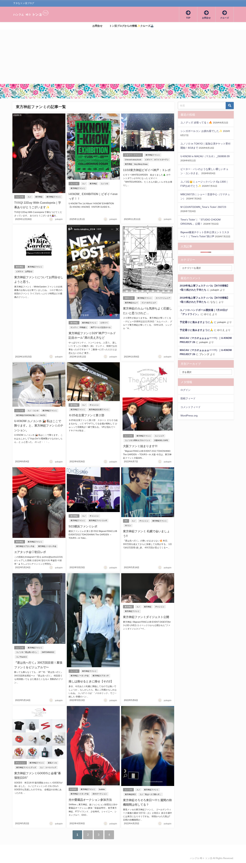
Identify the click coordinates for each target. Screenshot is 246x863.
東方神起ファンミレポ (98, 520)
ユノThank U (21, 657)
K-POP (73, 789)
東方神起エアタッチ (101, 675)
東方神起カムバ (131, 302)
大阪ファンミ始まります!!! (140, 446)
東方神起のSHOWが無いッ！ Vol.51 (30, 415)
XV (126, 521)
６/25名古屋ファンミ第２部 (86, 415)
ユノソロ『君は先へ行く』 (27, 652)
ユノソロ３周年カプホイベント (137, 440)
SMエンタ (129, 298)
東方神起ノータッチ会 (47, 546)
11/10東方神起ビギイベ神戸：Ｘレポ (147, 170)
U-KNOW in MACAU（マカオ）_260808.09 (205, 156)
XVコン (128, 525)
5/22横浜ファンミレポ (83, 526)
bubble (102, 789)
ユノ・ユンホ (33, 410)
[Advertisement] (123, 57)
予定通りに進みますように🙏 (196, 322)
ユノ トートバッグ (48, 767)
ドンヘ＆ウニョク (149, 302)
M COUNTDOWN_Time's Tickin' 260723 (203, 207)
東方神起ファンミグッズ (26, 767)
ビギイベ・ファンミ (133, 155)
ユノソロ (19, 197)
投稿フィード (188, 398)
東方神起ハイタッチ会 (80, 794)
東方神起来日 (130, 794)
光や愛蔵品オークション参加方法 (90, 799)
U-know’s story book (133, 159)
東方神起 (39, 197)
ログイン (185, 390)
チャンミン (94, 405)
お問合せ (97, 26)
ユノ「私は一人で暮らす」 (150, 794)
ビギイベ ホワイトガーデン (157, 159)
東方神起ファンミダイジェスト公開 (146, 616)
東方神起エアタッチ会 (25, 546)
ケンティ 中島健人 (79, 327)
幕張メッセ (52, 763)
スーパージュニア (163, 298)
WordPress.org (189, 415)
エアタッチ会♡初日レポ (30, 551)
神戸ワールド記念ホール (101, 327)
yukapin (59, 219)
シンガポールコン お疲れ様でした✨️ (201, 131)
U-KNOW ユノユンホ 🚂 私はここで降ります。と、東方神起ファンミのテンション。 (38, 426)
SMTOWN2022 (48, 652)
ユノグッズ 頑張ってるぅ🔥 (196, 122)
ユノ (29, 197)
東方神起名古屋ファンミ (99, 409)
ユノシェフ (159, 436)
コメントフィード (190, 407)
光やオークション (100, 794)
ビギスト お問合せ (24, 271)
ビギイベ (104, 323)
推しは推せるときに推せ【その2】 (91, 681)
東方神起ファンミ (53, 197)
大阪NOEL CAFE (161, 440)
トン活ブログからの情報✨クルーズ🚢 (131, 26)
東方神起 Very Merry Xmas (136, 164)
